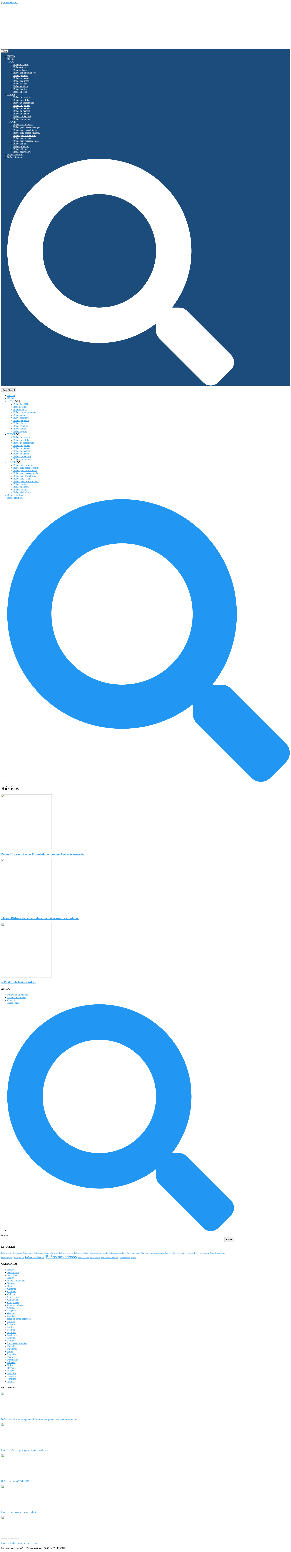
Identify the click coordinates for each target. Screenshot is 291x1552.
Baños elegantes (6, 1258)
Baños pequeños (21, 81)
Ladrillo (11, 1321)
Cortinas (11, 1308)
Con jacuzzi (13, 1302)
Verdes (10, 1381)
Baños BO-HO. (20, 64)
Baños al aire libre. (22, 152)
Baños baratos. (20, 89)
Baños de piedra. (21, 113)
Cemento (11, 1288)
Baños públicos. (21, 146)
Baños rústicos (20, 83)
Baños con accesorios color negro (46, 1253)
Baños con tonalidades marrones (152, 1253)
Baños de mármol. (22, 108)
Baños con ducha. (21, 119)
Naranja (11, 1338)
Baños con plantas (16, 1280)
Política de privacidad (17, 994)
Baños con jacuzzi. (22, 116)
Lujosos (11, 1324)
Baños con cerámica (81, 1253)
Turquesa (11, 1379)
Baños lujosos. (20, 92)
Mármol (11, 1329)
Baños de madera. (21, 111)
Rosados (11, 1368)
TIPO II (11, 94)
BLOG (10, 59)
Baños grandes (19, 1258)
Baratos (11, 1283)
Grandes (11, 1313)
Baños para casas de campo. (26, 127)
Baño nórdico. (20, 67)
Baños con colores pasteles (99, 1253)
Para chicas (12, 1346)
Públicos (11, 1362)
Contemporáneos (15, 1305)
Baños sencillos (20, 86)
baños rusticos (95, 1258)
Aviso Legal (13, 1003)
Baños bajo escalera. (23, 124)
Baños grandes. (20, 75)
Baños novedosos (61, 1256)
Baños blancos (28, 1253)
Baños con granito (133, 1253)
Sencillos (11, 1373)
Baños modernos (21, 78)
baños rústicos (125, 1258)
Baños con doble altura (117, 1253)
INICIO (11, 56)
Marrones (11, 1332)
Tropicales (12, 1376)
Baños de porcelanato (217, 1253)
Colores (11, 1294)
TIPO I (10, 61)
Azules (10, 1278)
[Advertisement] (145, 26)
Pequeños (12, 1354)
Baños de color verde (172, 1253)
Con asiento (13, 1297)
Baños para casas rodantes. (26, 141)
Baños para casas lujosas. (25, 130)
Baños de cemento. (22, 97)
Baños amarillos (15, 154)
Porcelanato (12, 1359)
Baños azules (17, 1253)
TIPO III (11, 122)
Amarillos (12, 1275)
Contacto (11, 1000)
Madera (11, 1327)
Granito (11, 1316)
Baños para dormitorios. (24, 135)
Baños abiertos (6, 1253)
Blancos (11, 1286)
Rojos (10, 1365)
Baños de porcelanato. (24, 102)
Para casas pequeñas (17, 1343)
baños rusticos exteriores (109, 1258)
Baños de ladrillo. (21, 100)
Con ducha (12, 1299)
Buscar (4, 1235)
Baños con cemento (66, 1253)
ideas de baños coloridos (19, 1318)
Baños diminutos (15, 157)
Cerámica (11, 1291)
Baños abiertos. (20, 149)
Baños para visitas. (22, 138)
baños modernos (34, 1257)
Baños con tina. (20, 143)
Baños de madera (201, 1253)
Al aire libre (13, 1272)
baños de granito (187, 1253)
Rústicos (11, 1370)
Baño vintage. (20, 70)
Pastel (10, 1351)
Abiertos (11, 1269)
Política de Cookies (16, 997)
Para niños (12, 1349)
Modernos (12, 1335)
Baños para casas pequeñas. (26, 132)
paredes (133, 1258)
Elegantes (12, 1310)
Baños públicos (83, 1258)
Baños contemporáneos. (24, 72)
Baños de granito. (21, 105)
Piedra (10, 1357)
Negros (10, 1340)
